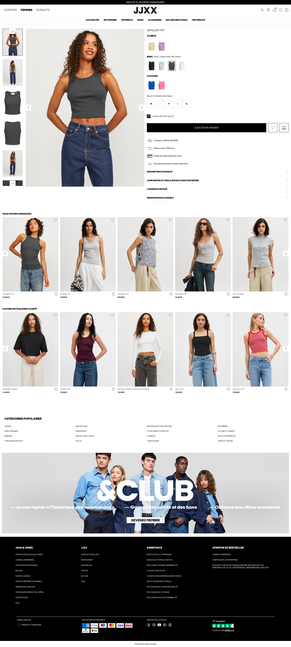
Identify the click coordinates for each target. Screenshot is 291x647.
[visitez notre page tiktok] (170, 626)
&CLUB (18, 570)
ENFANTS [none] (43, 10)
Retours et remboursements (162, 565)
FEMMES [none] (26, 10)
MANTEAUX (81, 431)
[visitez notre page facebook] (148, 626)
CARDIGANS (153, 441)
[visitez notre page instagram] (154, 626)
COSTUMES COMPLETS (157, 431)
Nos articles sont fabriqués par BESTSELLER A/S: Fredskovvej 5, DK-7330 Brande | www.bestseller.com (240, 566)
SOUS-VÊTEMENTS (226, 436)
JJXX (84, 547)
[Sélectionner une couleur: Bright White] (182, 66)
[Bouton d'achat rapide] (55, 294)
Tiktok (84, 570)
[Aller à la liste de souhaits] (280, 11)
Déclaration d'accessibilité (162, 597)
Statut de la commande (159, 554)
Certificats (21, 597)
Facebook (86, 565)
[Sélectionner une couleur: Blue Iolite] (151, 85)
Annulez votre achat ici (159, 560)
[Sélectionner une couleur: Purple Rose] (162, 46)
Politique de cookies (158, 592)
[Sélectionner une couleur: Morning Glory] (162, 85)
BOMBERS (223, 426)
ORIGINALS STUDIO (14, 441)
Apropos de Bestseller (228, 547)
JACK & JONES (24, 547)
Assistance (154, 547)
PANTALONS (81, 426)
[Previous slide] (5, 253)
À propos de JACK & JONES (28, 554)
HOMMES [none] (10, 10)
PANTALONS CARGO (85, 436)
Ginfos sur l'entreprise (225, 560)
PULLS (78, 441)
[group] (30, 259)
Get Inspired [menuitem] (110, 20)
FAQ (17, 603)
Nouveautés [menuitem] (92, 20)
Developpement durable (28, 581)
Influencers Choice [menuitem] (176, 20)
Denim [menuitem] (140, 20)
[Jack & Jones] (145, 13)
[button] (151, 104)
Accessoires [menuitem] (154, 20)
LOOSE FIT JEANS (226, 431)
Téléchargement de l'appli (29, 592)
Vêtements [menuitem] (127, 20)
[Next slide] (285, 253)
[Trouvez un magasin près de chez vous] (268, 11)
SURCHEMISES (11, 431)
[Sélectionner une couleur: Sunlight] (151, 46)
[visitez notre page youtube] (159, 626)
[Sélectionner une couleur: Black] (151, 66)
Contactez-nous (156, 570)
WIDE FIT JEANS (225, 441)
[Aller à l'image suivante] (13, 183)
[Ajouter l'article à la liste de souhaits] (272, 127)
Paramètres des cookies (145, 644)
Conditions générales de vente (164, 576)
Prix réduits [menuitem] (198, 20)
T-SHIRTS (151, 436)
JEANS (8, 426)
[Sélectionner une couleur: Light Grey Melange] (162, 66)
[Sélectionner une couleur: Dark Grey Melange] (172, 66)
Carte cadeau (23, 576)
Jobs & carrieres (24, 560)
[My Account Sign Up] (145, 493)
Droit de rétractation (159, 581)
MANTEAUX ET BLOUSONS (159, 426)
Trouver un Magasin (26, 565)
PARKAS (8, 436)
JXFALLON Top (155, 30)
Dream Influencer (25, 587)
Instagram (87, 560)
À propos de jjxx (90, 554)
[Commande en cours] (286, 10)
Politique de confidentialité (162, 587)
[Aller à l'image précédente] (13, 31)
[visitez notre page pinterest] (164, 626)
